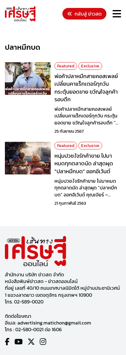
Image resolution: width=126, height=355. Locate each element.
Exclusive (90, 66)
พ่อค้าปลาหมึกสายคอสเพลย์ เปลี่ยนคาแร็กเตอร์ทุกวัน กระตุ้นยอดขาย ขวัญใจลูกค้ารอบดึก (86, 87)
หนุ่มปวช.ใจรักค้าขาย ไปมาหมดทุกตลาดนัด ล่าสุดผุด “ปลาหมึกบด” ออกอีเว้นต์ (83, 163)
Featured (65, 66)
